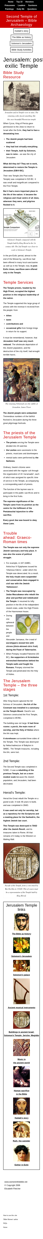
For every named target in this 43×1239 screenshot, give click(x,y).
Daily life (20, 9)
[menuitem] (11, 1)
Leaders (21, 5)
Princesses (10, 5)
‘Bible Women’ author (10, 1219)
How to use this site (10, 1215)
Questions (32, 9)
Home (5, 1227)
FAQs (5, 1223)
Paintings (9, 9)
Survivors (32, 5)
